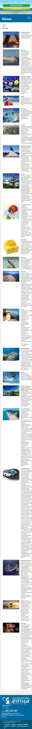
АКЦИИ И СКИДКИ (23, 724)
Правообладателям (22, 726)
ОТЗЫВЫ (13, 726)
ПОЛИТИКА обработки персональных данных (12, 715)
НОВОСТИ (6, 726)
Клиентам (14, 724)
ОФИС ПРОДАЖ (16, 8)
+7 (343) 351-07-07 (16, 11)
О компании (7, 724)
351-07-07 (11, 710)
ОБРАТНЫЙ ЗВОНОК (16, 5)
